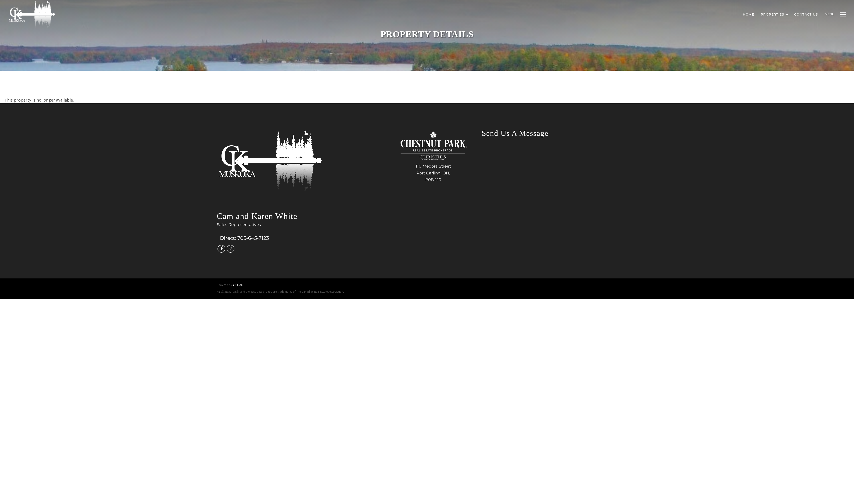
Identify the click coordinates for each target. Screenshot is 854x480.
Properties (772, 14)
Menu (829, 14)
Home (748, 14)
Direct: (228, 238)
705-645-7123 (253, 238)
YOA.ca (238, 285)
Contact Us (806, 14)
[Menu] (842, 14)
